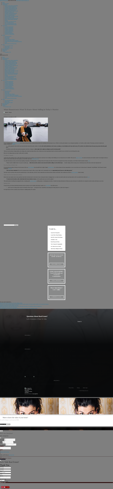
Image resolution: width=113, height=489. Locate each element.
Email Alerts (7, 38)
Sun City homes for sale (9, 22)
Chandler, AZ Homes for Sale (10, 9)
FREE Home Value (56, 264)
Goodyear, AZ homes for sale (10, 14)
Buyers (3, 35)
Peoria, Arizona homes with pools (11, 19)
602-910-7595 (4, 55)
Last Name (2, 440)
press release (48, 185)
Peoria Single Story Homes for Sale (11, 18)
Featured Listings (5, 3)
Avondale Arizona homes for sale (11, 7)
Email (1, 441)
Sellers (3, 44)
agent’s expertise (75, 172)
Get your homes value (9, 45)
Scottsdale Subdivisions (9, 33)
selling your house (16, 143)
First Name (2, 439)
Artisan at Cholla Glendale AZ (10, 6)
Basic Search (7, 37)
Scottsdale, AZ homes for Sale (10, 21)
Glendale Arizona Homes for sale (11, 13)
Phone (1, 442)
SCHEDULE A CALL (56, 296)
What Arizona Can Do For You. (11, 43)
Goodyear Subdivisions (9, 30)
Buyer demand (31, 167)
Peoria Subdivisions (8, 32)
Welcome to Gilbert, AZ (9, 11)
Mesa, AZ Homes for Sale (9, 15)
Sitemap (78, 387)
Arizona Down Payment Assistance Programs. (13, 41)
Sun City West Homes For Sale (10, 23)
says (89, 160)
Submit (1, 449)
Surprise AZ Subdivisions (9, 34)
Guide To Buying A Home (10, 39)
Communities (4, 4)
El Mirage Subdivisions (9, 28)
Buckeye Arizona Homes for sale (11, 8)
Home (3, 2)
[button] (5, 487)
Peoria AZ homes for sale (9, 17)
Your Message (2, 445)
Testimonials (4, 49)
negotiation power (35, 158)
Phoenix (6, 20)
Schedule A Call (8, 52)
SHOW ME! (3, 424)
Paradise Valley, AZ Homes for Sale (11, 16)
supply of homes (79, 157)
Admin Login (85, 387)
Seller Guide (7, 46)
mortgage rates (51, 167)
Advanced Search (8, 36)
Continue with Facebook (4, 451)
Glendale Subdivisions (9, 29)
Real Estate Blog (5, 48)
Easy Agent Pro (35, 393)
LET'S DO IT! (3, 459)
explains (13, 144)
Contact (3, 51)
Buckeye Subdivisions (9, 27)
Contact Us (79, 321)
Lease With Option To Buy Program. (11, 40)
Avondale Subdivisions (9, 26)
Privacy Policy (71, 387)
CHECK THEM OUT (56, 280)
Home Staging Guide (9, 47)
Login (6, 42)
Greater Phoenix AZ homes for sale (11, 10)
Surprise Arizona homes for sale (11, 24)
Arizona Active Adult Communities (11, 5)
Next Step (2, 446)
